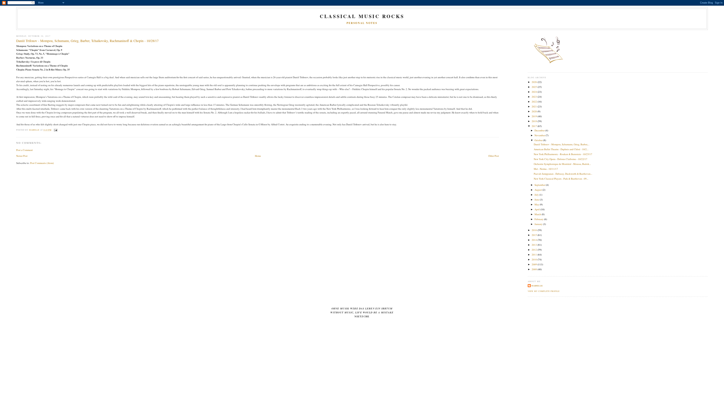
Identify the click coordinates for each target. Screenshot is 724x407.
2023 (535, 96)
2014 (535, 240)
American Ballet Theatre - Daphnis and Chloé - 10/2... (561, 149)
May (537, 204)
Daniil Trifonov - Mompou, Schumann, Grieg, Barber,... (561, 144)
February (539, 219)
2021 (535, 106)
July (537, 194)
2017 (535, 126)
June (537, 199)
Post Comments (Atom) (42, 163)
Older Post (493, 156)
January (539, 224)
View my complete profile (544, 291)
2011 (535, 254)
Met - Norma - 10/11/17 (546, 169)
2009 (535, 264)
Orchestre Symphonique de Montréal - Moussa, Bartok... (562, 164)
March (538, 214)
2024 (535, 91)
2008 (535, 269)
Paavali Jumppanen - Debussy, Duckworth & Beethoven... (563, 173)
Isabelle (537, 285)
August (538, 189)
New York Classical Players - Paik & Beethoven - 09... (561, 178)
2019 (535, 116)
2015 (535, 235)
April (537, 209)
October (539, 140)
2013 (535, 244)
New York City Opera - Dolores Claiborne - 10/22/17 (560, 159)
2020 (535, 111)
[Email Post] (55, 130)
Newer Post (22, 156)
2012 (535, 249)
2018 (535, 121)
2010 (535, 259)
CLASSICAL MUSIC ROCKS (362, 16)
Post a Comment (24, 150)
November (540, 135)
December (540, 130)
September (540, 185)
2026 (535, 82)
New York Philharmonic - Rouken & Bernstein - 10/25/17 (563, 154)
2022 (535, 101)
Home (258, 156)
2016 (535, 230)
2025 (535, 87)
